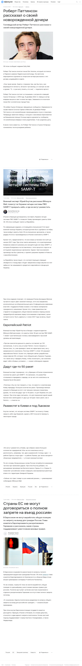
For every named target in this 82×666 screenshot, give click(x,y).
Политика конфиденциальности (71, 664)
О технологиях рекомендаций (56, 664)
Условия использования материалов (39, 664)
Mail (3, 664)
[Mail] (2, 2)
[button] (28, 46)
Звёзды (27, 6)
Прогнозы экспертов (31, 198)
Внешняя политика (31, 499)
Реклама (14, 664)
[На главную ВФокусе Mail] (8, 2)
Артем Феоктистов (13, 211)
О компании (7, 664)
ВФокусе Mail (20, 198)
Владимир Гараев (13, 533)
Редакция (27, 664)
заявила (45, 574)
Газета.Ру (20, 6)
